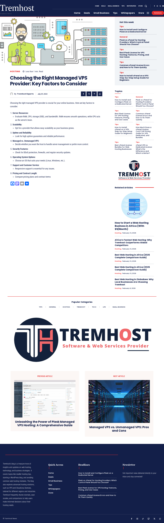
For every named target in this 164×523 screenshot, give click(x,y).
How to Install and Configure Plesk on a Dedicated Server (133, 30)
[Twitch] (148, 519)
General (124, 37)
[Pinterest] (94, 93)
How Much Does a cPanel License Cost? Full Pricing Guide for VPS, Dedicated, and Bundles (143, 132)
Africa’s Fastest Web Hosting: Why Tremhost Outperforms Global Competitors (133, 243)
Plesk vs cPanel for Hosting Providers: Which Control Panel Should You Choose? (134, 42)
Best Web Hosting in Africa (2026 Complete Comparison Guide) (132, 256)
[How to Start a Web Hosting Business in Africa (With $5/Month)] (134, 205)
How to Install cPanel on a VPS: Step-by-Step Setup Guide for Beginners (134, 77)
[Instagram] (157, 6)
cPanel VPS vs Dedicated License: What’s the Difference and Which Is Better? (144, 149)
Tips (122, 26)
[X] (160, 6)
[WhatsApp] (99, 93)
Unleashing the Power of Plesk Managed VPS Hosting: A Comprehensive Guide (45, 423)
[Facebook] (154, 6)
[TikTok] (143, 519)
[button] (146, 6)
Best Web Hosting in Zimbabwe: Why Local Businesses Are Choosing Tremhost (134, 282)
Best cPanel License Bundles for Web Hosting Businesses (123, 147)
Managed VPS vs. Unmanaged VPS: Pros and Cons (119, 429)
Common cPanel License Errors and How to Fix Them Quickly (134, 66)
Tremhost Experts (25, 94)
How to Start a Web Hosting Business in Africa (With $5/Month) (132, 226)
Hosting (15, 71)
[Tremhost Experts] (12, 93)
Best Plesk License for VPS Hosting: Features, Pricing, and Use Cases (134, 54)
